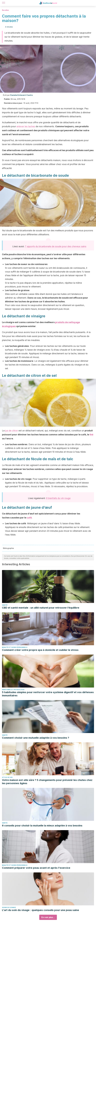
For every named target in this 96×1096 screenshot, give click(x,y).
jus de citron (11, 430)
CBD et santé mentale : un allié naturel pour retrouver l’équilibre (40, 607)
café (29, 517)
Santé (5, 605)
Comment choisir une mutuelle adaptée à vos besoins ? (35, 737)
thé (91, 434)
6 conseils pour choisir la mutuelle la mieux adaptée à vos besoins (42, 825)
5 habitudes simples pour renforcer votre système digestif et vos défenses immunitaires (48, 694)
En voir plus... (48, 917)
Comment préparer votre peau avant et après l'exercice (36, 867)
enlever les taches (25, 126)
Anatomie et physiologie (13, 690)
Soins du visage (9, 907)
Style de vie (7, 777)
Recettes (5, 10)
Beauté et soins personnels (14, 647)
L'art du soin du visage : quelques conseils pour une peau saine (40, 910)
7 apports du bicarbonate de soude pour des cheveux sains (55, 246)
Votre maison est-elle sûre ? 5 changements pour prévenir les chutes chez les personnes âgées (47, 782)
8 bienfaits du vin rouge (58, 498)
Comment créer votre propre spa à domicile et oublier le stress (40, 649)
